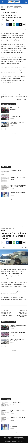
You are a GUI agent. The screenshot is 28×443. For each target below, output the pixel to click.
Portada (5, 437)
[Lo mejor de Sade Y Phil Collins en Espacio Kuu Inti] (5, 194)
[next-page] (5, 129)
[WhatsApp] (14, 24)
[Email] (20, 24)
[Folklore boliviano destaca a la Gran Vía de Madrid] (5, 110)
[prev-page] (2, 129)
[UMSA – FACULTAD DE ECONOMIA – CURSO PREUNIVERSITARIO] (5, 187)
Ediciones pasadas (13, 438)
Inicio (2, 6)
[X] (10, 24)
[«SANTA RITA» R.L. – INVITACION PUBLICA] (5, 179)
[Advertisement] (14, 148)
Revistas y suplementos (18, 437)
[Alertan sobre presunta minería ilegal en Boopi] (5, 124)
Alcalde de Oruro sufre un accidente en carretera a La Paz (7, 96)
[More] (23, 24)
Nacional (11, 6)
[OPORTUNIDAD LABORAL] (5, 172)
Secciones (7, 6)
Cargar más (13, 199)
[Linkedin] (17, 24)
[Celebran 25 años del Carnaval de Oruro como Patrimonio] (5, 117)
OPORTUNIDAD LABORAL (16, 170)
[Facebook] (7, 24)
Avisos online (5, 438)
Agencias (20, 438)
